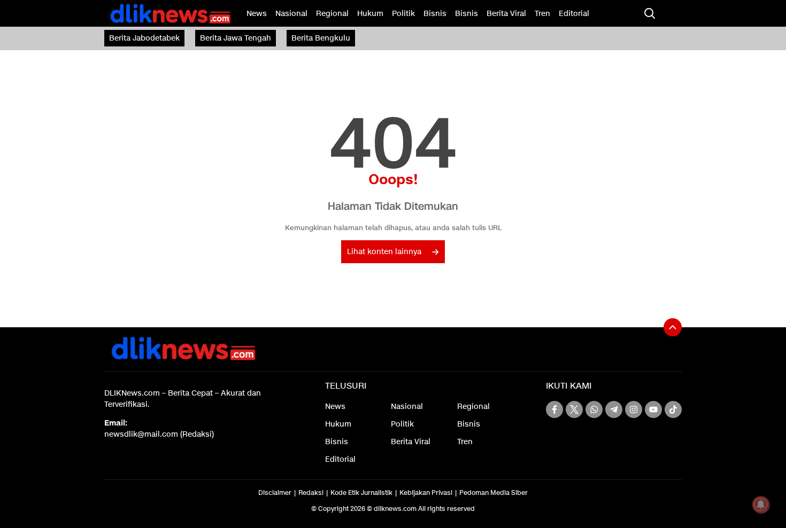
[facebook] (554, 409)
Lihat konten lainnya (384, 252)
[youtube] (653, 409)
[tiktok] (673, 409)
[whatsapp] (594, 409)
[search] (649, 13)
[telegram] (613, 409)
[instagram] (633, 409)
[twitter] (574, 409)
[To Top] (673, 327)
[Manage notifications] (760, 504)
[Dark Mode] (671, 13)
